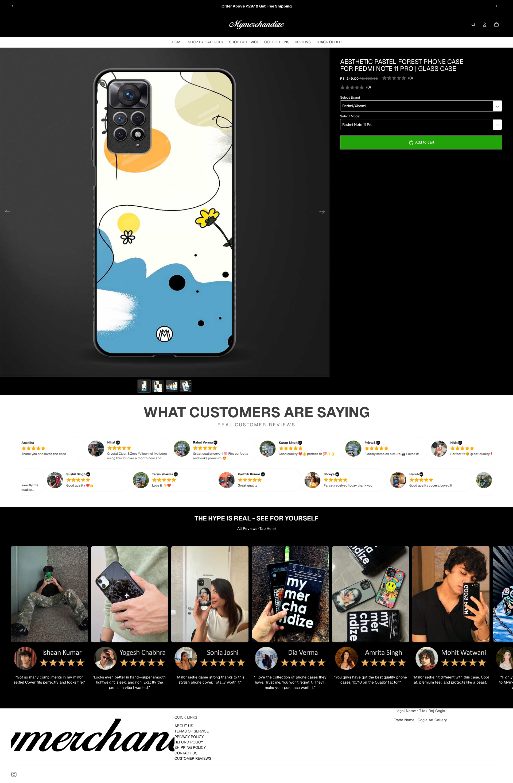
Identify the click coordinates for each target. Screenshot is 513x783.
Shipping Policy (190, 747)
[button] (49, 448)
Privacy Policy (189, 736)
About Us (183, 725)
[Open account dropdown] (485, 24)
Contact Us (185, 753)
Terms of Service (191, 731)
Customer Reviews (192, 758)
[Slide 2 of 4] (158, 386)
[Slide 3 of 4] (172, 386)
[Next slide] (496, 6)
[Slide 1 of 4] (144, 386)
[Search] (473, 24)
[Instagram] (14, 774)
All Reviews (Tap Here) (256, 528)
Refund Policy (188, 742)
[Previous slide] (12, 6)
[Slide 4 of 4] (186, 386)
